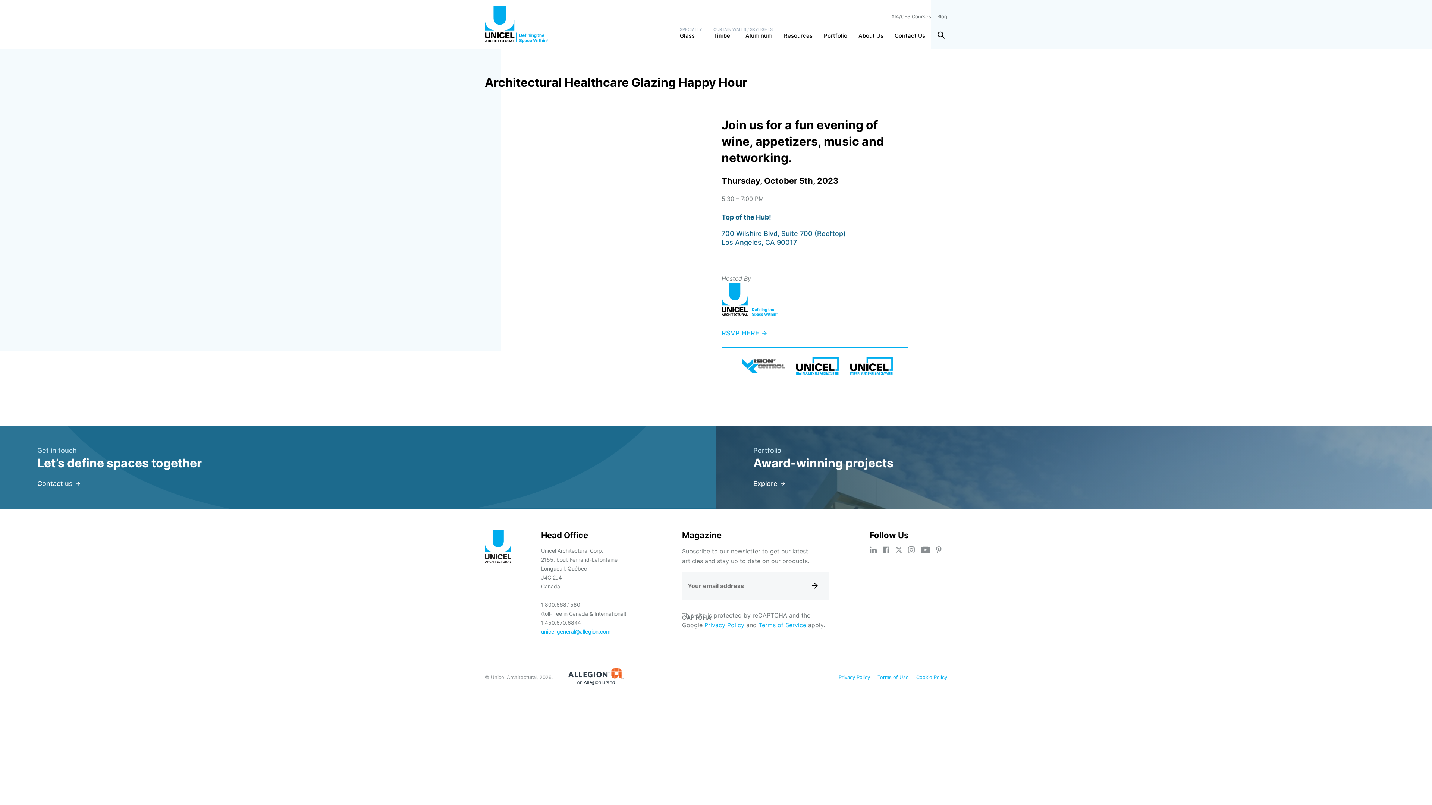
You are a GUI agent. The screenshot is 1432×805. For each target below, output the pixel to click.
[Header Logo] (516, 24)
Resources (798, 35)
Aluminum (758, 35)
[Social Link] (873, 549)
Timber (722, 35)
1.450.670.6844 (561, 622)
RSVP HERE (740, 333)
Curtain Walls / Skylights (743, 29)
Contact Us (910, 35)
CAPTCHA (696, 617)
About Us (870, 35)
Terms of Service (782, 625)
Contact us (55, 483)
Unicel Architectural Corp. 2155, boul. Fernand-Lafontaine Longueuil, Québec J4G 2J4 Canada (579, 568)
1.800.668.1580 (560, 605)
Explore (765, 483)
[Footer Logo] (498, 548)
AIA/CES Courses (911, 16)
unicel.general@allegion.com (575, 631)
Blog (942, 16)
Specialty (691, 29)
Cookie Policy (931, 677)
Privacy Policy (724, 625)
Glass (687, 35)
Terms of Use (893, 677)
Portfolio (835, 35)
